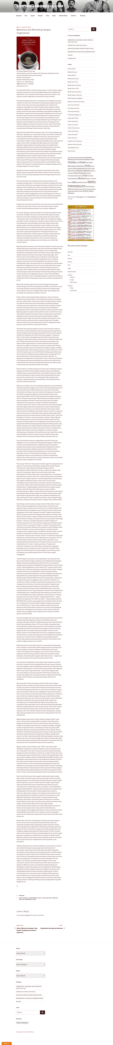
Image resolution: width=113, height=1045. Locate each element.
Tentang (82, 15)
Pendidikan (88, 173)
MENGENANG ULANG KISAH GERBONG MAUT (81, 52)
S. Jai (91, 178)
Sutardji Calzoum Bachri (73, 191)
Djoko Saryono (72, 166)
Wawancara (71, 193)
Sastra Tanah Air (72, 138)
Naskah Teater (63, 15)
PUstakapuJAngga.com (74, 114)
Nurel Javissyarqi (80, 173)
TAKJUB (70, 55)
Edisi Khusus (81, 166)
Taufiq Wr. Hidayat (88, 191)
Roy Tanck (80, 197)
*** (17, 886)
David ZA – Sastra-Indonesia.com (76, 229)
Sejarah (70, 189)
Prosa (81, 175)
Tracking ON (85, 240)
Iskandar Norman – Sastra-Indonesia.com (78, 226)
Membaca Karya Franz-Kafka (76, 101)
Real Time (80, 240)
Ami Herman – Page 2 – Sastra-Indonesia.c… (79, 223)
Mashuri (72, 173)
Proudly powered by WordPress (25, 1032)
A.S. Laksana (70, 157)
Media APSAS (72, 75)
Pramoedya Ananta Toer (74, 175)
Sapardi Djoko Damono (81, 182)
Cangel (92, 159)
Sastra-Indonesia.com (40, 6)
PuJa (29, 27)
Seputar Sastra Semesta (75, 144)
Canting (71, 162)
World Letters (71, 151)
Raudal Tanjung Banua (73, 178)
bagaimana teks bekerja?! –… (75, 210)
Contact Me (73, 290)
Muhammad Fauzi (35, 898)
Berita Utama (81, 159)
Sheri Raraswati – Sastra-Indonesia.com (77, 214)
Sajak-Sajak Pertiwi (73, 118)
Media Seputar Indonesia (75, 95)
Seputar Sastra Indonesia (75, 141)
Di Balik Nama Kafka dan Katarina (77, 45)
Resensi (40, 15)
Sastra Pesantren (73, 134)
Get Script (75, 240)
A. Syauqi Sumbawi (78, 157)
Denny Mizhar (89, 162)
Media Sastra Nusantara (74, 92)
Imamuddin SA (88, 168)
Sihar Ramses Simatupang (77, 189)
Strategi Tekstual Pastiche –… (75, 217)
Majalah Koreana (72, 72)
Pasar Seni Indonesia (74, 105)
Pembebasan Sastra (73, 108)
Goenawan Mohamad (79, 168)
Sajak (54, 15)
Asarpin (85, 157)
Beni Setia (75, 159)
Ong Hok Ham (47, 898)
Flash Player (91, 197)
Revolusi (87, 178)
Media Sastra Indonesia (74, 85)
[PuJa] (71, 288)
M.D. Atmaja (74, 170)
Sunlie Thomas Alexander (90, 189)
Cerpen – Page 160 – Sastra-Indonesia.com (78, 220)
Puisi (47, 15)
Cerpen (33, 15)
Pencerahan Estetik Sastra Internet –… (77, 235)
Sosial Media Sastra (73, 147)
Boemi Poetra (71, 68)
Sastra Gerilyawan (73, 121)
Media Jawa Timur (73, 82)
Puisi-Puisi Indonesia (73, 111)
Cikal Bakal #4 (72, 58)
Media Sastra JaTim (73, 88)
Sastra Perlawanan (73, 131)
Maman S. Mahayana (84, 170)
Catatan (73, 15)
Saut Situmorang (90, 186)
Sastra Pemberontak (73, 128)
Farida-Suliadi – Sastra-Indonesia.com (77, 238)
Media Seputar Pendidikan (75, 98)
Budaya (87, 159)
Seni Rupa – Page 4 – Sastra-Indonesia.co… (80, 232)
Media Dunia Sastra (73, 78)
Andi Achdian (24, 898)
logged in (28, 915)
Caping (77, 162)
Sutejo (80, 191)
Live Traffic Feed (80, 207)
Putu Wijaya (90, 175)
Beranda (18, 15)
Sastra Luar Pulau (73, 124)
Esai (26, 15)
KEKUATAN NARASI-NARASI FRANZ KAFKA (81, 48)
